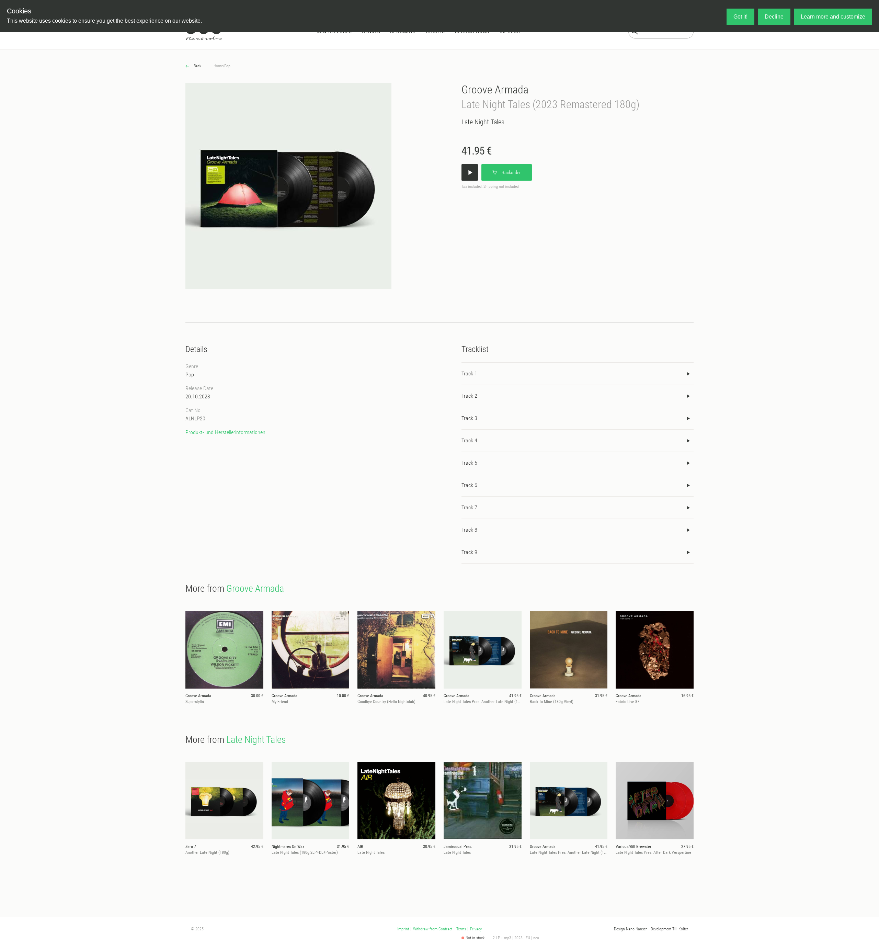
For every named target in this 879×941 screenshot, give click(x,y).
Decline (774, 17)
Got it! (740, 17)
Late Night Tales (482, 122)
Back (197, 66)
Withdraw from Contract (432, 929)
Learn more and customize (833, 17)
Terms (461, 929)
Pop (227, 66)
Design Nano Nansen (631, 929)
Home (218, 66)
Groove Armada (494, 89)
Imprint (403, 929)
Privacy (476, 929)
